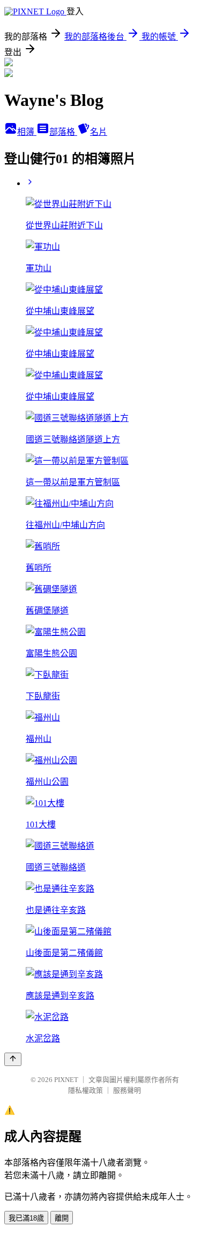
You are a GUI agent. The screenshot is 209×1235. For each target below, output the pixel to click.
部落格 (63, 131)
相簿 (26, 131)
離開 (62, 1218)
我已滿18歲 (26, 1218)
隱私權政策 (85, 1090)
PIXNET (66, 1080)
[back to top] (12, 1059)
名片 (98, 131)
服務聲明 (127, 1090)
